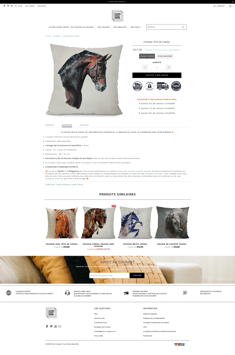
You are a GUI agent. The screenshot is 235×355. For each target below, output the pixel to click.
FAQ (95, 314)
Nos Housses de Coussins (82, 27)
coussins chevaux (154, 173)
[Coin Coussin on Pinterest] (8, 6)
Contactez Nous (100, 322)
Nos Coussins (104, 27)
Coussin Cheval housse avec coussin (98, 222)
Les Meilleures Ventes (59, 27)
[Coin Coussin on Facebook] (4, 6)
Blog (20, 6)
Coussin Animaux (62, 184)
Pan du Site (98, 336)
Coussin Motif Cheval (135, 222)
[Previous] (47, 228)
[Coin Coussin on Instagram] (12, 6)
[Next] (187, 228)
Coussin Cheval (76, 184)
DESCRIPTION (67, 125)
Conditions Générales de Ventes (156, 322)
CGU (145, 327)
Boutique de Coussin (102, 327)
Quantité (157, 62)
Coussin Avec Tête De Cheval (62, 222)
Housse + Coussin (147, 56)
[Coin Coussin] (117, 16)
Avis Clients (30, 6)
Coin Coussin (56, 344)
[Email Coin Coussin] (16, 6)
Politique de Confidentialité (154, 318)
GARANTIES (49, 125)
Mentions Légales (150, 314)
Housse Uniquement (165, 56)
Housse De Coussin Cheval (172, 222)
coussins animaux (54, 178)
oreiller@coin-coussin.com (105, 331)
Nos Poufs (135, 27)
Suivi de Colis (99, 318)
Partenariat (147, 336)
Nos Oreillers (120, 27)
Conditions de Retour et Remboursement (159, 331)
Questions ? (42, 6)
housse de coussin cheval (130, 171)
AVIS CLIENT (84, 125)
